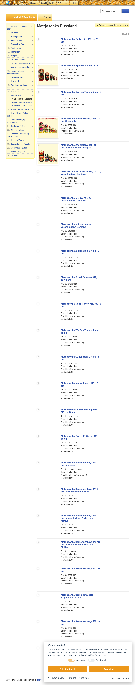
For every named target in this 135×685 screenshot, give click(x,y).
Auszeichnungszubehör (20, 67)
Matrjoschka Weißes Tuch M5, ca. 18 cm (79, 331)
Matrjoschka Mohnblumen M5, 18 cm (79, 384)
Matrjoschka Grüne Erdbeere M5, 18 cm (79, 437)
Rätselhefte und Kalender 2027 (19, 27)
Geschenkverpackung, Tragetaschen (18, 135)
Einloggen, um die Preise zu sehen (113, 25)
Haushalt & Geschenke (23, 17)
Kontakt (43, 3)
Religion (20, 55)
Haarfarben (14, 51)
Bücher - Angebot (16, 151)
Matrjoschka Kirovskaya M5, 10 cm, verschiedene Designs (81, 173)
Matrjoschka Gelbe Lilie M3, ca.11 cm (80, 40)
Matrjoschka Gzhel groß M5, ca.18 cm (80, 358)
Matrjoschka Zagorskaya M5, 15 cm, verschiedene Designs (79, 146)
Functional (101, 660)
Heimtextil (20, 81)
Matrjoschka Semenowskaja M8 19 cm (80, 623)
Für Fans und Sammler (20, 63)
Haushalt (20, 32)
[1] (125, 11)
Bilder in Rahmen (16, 130)
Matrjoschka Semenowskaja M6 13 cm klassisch (80, 120)
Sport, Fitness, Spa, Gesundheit (17, 121)
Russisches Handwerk (20, 109)
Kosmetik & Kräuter (20, 44)
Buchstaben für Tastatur (19, 144)
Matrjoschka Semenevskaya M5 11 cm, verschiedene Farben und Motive (80, 518)
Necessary (81, 660)
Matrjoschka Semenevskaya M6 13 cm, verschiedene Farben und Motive (80, 544)
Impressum (41, 679)
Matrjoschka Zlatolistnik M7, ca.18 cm (80, 252)
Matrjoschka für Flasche (22, 105)
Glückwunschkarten (17, 147)
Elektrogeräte (20, 36)
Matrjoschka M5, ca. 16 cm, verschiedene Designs (76, 226)
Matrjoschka (20, 95)
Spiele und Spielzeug (20, 126)
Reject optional (67, 669)
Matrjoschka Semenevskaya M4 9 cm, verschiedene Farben (79, 490)
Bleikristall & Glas (20, 91)
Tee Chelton (14, 48)
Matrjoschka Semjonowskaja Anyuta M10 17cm (77, 596)
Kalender (12, 155)
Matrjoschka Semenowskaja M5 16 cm (80, 570)
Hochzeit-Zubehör (16, 140)
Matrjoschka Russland (22, 98)
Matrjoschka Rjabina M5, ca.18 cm (80, 65)
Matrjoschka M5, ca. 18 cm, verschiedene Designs (76, 199)
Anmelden (63, 3)
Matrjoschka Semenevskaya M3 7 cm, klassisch (79, 464)
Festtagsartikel (15, 77)
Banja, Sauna (20, 40)
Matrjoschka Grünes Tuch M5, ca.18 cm (81, 93)
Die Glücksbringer (16, 59)
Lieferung (34, 3)
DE (74, 3)
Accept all (109, 669)
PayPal (52, 3)
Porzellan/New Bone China (20, 86)
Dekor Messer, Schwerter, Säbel (19, 114)
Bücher (47, 17)
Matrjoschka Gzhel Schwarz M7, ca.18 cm (79, 278)
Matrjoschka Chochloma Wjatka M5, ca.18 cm (79, 411)
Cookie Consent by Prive (119, 678)
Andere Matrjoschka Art (22, 102)
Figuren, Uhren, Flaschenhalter (20, 72)
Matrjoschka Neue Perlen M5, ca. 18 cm (81, 305)
